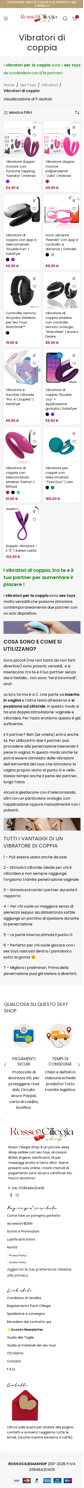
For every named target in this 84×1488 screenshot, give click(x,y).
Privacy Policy (17, 1255)
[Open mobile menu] (5, 18)
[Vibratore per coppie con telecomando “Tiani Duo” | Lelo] (61, 445)
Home (9, 85)
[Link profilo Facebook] (11, 1195)
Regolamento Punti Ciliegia (29, 1305)
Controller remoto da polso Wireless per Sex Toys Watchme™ (21, 320)
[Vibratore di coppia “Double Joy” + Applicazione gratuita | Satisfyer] (61, 367)
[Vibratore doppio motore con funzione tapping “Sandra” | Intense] (22, 139)
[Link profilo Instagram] (17, 1195)
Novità (12, 1247)
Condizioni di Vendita (24, 1298)
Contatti (14, 1361)
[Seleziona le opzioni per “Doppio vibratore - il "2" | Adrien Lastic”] (34, 511)
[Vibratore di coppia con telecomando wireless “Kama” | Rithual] (22, 445)
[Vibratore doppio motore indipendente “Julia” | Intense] (61, 139)
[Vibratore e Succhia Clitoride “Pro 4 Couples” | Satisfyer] (22, 367)
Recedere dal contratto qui (29, 1321)
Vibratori (50, 85)
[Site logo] (39, 18)
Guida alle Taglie (20, 1337)
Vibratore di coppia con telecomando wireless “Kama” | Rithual (20, 477)
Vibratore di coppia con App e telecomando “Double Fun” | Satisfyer (21, 244)
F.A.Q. (11, 1369)
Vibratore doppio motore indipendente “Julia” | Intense (60, 168)
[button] (5, 1064)
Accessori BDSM (19, 1223)
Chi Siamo (15, 1353)
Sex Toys (28, 85)
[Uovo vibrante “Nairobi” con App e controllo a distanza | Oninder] (61, 212)
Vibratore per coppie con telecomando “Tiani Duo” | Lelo (59, 475)
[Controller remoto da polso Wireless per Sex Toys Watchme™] (22, 290)
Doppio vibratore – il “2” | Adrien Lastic (22, 548)
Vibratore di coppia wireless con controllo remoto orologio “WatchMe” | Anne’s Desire (62, 325)
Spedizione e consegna (26, 1313)
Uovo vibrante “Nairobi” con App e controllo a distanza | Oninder (62, 242)
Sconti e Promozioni (23, 1231)
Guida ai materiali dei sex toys (31, 1345)
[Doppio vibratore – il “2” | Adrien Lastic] (22, 523)
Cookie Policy (17, 1262)
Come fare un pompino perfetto (33, 1215)
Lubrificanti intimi (21, 1239)
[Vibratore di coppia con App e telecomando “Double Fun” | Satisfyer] (22, 212)
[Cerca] (65, 18)
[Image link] (42, 1134)
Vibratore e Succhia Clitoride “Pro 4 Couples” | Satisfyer (20, 397)
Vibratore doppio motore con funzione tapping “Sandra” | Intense (21, 168)
